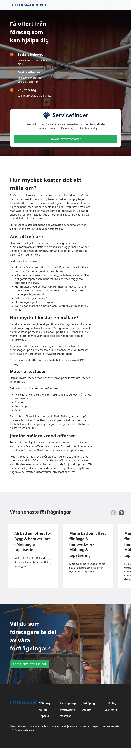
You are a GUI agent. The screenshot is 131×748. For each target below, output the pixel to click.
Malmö (43, 709)
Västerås (65, 716)
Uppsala (44, 716)
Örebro (86, 709)
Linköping (109, 703)
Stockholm (110, 709)
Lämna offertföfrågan (65, 139)
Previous (111, 511)
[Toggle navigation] (114, 5)
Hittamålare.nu (29, 5)
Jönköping (88, 703)
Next (119, 511)
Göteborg (45, 703)
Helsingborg (68, 703)
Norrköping (67, 709)
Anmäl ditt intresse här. (30, 664)
